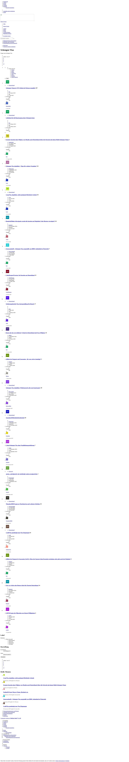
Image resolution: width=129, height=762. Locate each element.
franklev (7, 462)
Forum (4, 31)
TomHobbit (11, 142)
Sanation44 (11, 421)
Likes (12, 74)
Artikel (4, 28)
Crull (10, 535)
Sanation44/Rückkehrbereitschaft (15, 417)
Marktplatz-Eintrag (7, 33)
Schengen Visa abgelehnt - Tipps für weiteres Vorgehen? (21, 166)
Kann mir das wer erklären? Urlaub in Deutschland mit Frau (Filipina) (25, 333)
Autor (12, 71)
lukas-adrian (11, 391)
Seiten (4, 30)
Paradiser (8, 436)
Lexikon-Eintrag (6, 32)
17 (3, 64)
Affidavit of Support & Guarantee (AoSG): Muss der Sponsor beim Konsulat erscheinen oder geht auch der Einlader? (38, 559)
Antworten (13, 73)
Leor (7, 183)
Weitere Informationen (60, 760)
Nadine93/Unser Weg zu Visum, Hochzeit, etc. (15, 692)
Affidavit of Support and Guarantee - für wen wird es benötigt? (23, 359)
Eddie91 (10, 361)
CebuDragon (11, 277)
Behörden (3, 638)
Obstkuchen (11, 168)
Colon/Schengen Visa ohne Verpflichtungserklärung (20, 445)
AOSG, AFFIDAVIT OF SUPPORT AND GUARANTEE (21, 474)
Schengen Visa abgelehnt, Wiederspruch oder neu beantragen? (23, 388)
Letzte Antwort (14, 77)
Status (2, 653)
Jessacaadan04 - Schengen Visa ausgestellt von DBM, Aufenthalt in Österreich (27, 249)
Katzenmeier (11, 477)
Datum (12, 72)
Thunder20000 (12, 506)
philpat (10, 335)
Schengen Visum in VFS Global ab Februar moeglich (20, 88)
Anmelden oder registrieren (9, 11)
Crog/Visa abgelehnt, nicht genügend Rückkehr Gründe (21, 195)
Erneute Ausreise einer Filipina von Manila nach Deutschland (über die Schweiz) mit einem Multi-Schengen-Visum (37, 139)
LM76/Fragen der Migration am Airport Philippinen (20, 613)
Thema (12, 69)
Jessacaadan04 (12, 251)
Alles (4, 23)
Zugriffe (13, 76)
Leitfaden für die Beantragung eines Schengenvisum (20, 118)
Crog (10, 197)
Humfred (10, 225)
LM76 (10, 615)
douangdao (8, 106)
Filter (7, 78)
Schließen (67, 760)
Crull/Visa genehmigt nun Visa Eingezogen (17, 532)
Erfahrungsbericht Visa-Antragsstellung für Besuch (20, 304)
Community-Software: (11, 718)
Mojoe (7, 376)
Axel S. (7, 492)
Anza (7, 239)
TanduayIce (8, 549)
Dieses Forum (3, 21)
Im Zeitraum (3, 649)
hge (9, 91)
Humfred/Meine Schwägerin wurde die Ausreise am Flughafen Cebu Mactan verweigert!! (30, 221)
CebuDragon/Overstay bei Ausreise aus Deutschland (20, 275)
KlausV (7, 603)
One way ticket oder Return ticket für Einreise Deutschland (22, 585)
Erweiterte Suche (6, 36)
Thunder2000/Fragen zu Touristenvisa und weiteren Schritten (23, 504)
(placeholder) (8, 732)
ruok (10, 309)
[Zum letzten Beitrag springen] (7, 103)
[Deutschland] (12, 85)
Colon (10, 448)
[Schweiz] (11, 471)
